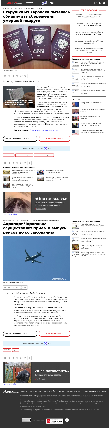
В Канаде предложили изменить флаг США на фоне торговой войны (92, 131)
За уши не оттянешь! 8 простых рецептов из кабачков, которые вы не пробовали (93, 246)
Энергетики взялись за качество (44, 130)
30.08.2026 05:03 (8, 220)
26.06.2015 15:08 (8, 9)
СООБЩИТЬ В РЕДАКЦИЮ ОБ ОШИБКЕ (94, 391)
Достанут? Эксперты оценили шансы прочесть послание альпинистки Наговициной (93, 84)
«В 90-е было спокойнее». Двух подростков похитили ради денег (92, 225)
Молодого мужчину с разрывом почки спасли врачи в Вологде (89, 24)
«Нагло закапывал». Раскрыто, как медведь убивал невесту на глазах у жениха (93, 254)
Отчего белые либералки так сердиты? (90, 117)
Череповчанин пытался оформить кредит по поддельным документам (23, 172)
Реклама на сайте (49, 391)
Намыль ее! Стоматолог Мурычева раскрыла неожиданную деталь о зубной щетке (92, 63)
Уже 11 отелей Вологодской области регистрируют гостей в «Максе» (89, 33)
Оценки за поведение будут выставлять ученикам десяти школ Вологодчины (89, 42)
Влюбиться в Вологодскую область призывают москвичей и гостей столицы (89, 50)
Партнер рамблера (38, 420)
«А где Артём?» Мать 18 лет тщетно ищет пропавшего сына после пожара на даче (92, 232)
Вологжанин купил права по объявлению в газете (55, 171)
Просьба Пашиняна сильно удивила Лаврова (92, 110)
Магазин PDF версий (73, 391)
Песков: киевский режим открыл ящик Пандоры (91, 103)
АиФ (15, 70)
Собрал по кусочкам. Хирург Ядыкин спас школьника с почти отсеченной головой (93, 91)
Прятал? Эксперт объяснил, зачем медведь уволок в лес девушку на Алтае (92, 77)
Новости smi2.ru (10, 214)
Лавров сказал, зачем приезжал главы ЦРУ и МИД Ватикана (91, 124)
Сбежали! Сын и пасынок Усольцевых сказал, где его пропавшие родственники (93, 239)
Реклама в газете (35, 391)
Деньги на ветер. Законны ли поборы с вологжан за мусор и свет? (22, 185)
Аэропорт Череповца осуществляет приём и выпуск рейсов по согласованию (89, 16)
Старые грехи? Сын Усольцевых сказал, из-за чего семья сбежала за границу (93, 70)
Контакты (23, 391)
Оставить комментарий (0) (54, 138)
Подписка (61, 391)
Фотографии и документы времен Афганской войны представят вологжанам (57, 178)
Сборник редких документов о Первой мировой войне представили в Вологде (22, 178)
